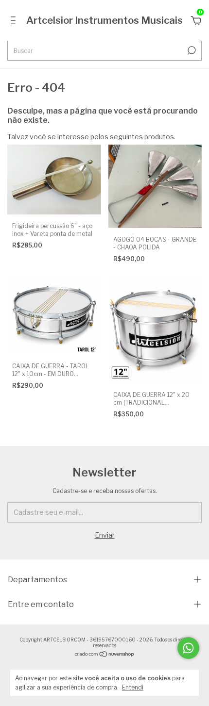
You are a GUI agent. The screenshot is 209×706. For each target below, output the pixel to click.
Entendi (132, 687)
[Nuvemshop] (104, 655)
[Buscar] (190, 50)
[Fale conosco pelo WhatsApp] (188, 648)
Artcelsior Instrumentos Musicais (104, 20)
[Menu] (14, 22)
